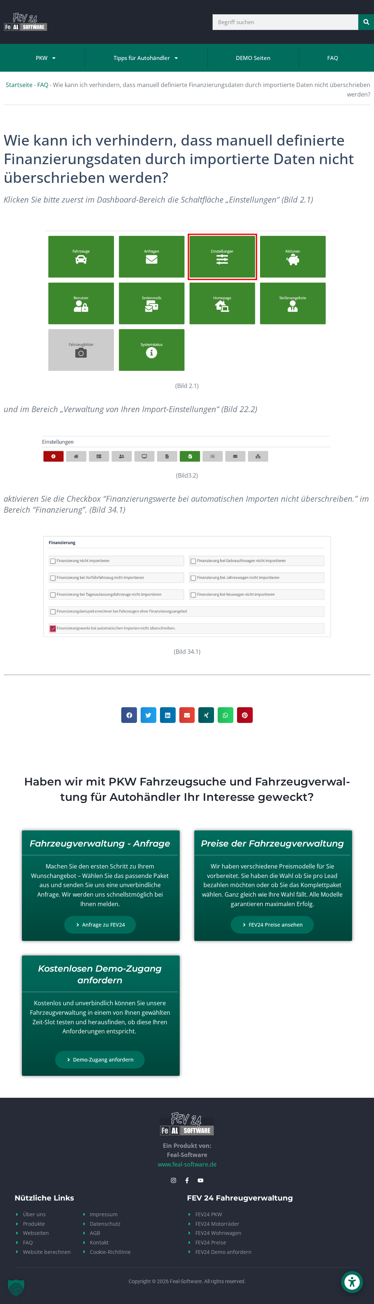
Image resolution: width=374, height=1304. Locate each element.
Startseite (19, 85)
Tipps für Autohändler (142, 57)
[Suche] (366, 22)
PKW (41, 57)
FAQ (332, 57)
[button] (129, 715)
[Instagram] (173, 1180)
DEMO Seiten (253, 57)
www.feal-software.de (187, 1164)
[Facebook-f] (187, 1180)
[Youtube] (200, 1180)
